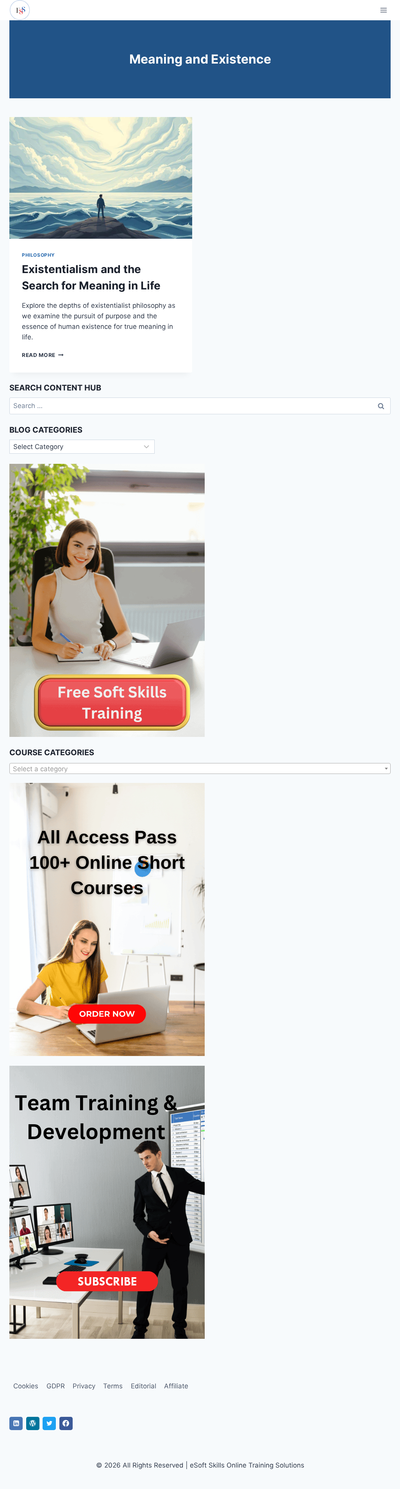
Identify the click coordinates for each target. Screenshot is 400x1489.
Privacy (84, 1386)
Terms (113, 1386)
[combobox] (200, 768)
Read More (43, 355)
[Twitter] (49, 1423)
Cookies (25, 1386)
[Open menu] (383, 10)
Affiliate (176, 1386)
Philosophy (38, 255)
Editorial (143, 1386)
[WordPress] (32, 1423)
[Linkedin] (16, 1423)
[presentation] (100, 178)
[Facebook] (66, 1423)
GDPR (55, 1386)
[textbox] (200, 768)
